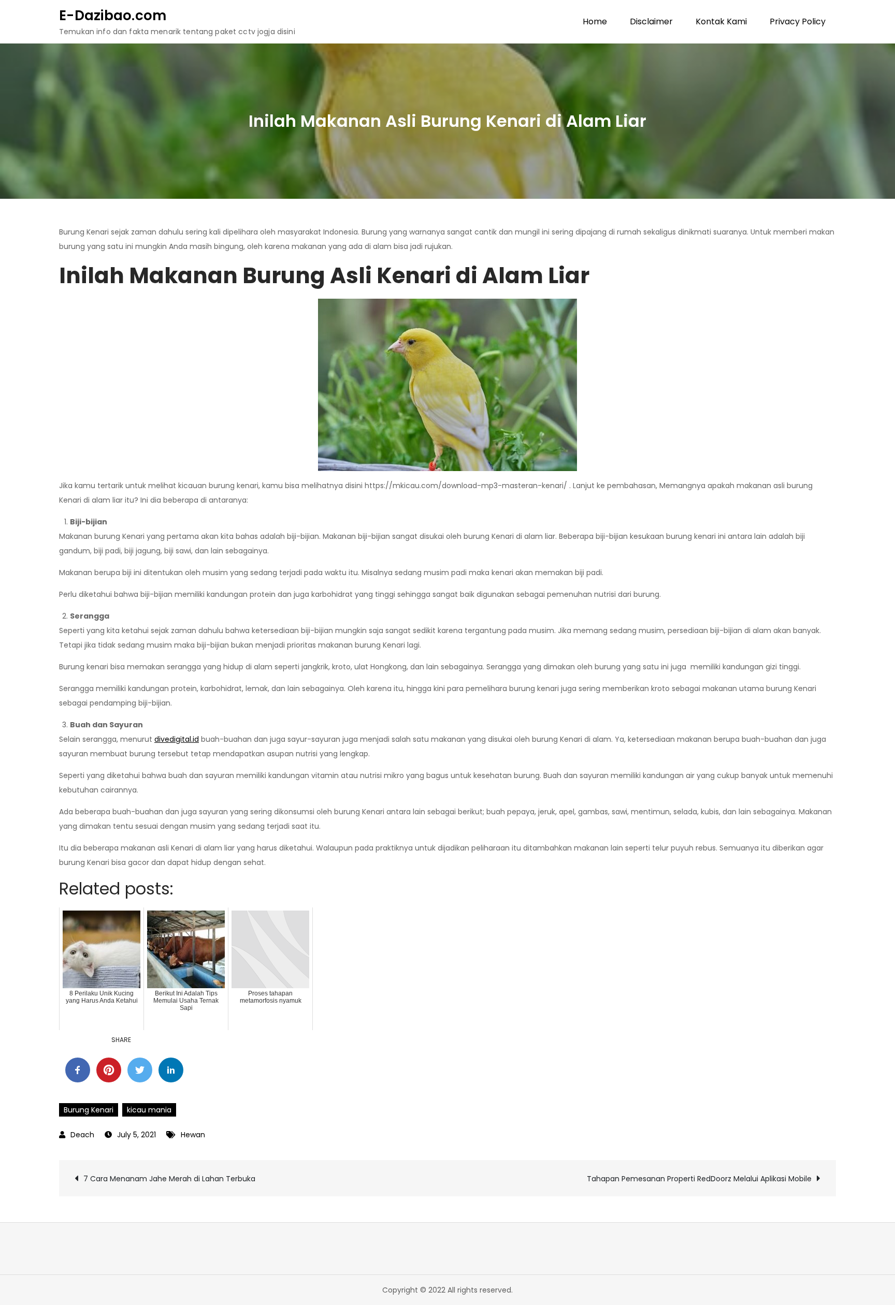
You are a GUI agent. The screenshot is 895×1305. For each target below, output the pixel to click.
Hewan (193, 1135)
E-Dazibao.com (112, 15)
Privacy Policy (798, 21)
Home (595, 21)
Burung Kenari (88, 1110)
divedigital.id (176, 739)
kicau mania (149, 1110)
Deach (82, 1135)
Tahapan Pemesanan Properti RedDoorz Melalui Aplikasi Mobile (699, 1179)
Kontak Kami (721, 21)
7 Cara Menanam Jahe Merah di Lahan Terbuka (169, 1179)
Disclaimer (651, 21)
